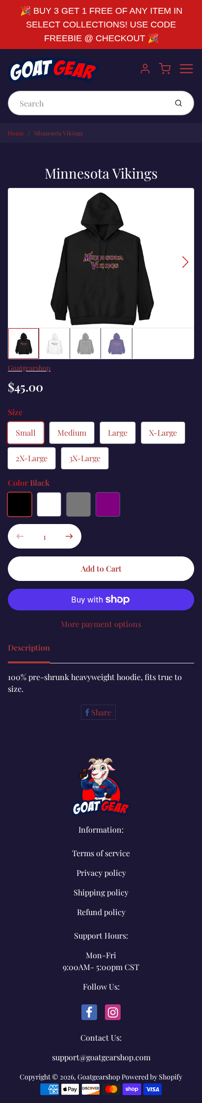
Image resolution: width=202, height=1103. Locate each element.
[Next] (185, 262)
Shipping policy (101, 892)
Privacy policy (101, 872)
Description (29, 647)
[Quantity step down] (20, 536)
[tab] (35, 650)
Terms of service (101, 853)
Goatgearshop (29, 367)
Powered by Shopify (152, 1076)
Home (16, 133)
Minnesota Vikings (58, 133)
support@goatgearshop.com (101, 1057)
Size (15, 412)
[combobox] (86, 103)
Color (29, 482)
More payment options (101, 624)
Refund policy (101, 912)
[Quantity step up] (69, 536)
